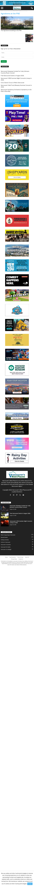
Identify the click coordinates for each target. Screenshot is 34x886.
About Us (27, 557)
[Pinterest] (17, 495)
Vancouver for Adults (5, 547)
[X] (20, 495)
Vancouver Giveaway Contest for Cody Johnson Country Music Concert (15, 72)
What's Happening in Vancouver (8, 535)
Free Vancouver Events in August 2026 (12, 75)
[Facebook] (10, 495)
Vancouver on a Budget (6, 549)
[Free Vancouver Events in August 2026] (5, 516)
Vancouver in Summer (6, 544)
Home (2, 11)
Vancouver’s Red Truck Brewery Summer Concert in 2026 (16, 86)
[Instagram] (14, 495)
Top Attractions (12, 557)
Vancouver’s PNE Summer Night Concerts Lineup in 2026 (16, 79)
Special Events (4, 537)
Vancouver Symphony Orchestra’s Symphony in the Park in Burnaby (16, 90)
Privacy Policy (14, 559)
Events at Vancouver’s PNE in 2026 (11, 11)
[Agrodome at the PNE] (17, 23)
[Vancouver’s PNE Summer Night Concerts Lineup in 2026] (5, 523)
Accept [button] (30, 883)
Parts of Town (20, 557)
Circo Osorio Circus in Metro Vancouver (12, 83)
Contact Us (21, 559)
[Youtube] (23, 495)
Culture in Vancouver (5, 542)
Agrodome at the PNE (10, 13)
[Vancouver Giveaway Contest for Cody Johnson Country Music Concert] (5, 508)
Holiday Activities (5, 539)
